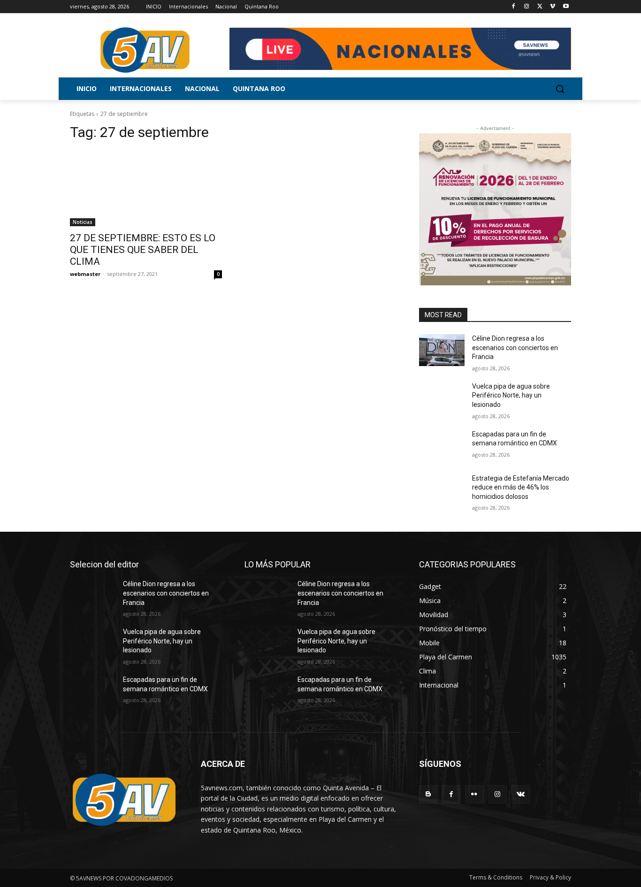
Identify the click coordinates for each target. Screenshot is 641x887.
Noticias (82, 222)
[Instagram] (526, 6)
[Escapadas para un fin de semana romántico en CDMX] (442, 446)
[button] (560, 88)
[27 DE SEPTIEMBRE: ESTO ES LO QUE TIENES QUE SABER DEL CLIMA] (146, 188)
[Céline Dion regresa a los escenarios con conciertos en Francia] (442, 350)
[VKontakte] (520, 794)
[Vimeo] (552, 6)
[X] (539, 6)
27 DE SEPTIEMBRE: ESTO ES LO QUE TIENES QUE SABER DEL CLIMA (142, 249)
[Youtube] (565, 6)
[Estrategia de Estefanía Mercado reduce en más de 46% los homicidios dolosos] (442, 490)
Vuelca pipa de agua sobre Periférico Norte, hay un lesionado (511, 395)
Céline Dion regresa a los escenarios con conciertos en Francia (515, 347)
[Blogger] (428, 794)
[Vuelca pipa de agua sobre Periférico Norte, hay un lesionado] (442, 398)
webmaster (85, 273)
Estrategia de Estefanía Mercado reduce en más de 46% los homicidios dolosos (520, 487)
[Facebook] (513, 6)
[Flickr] (474, 794)
